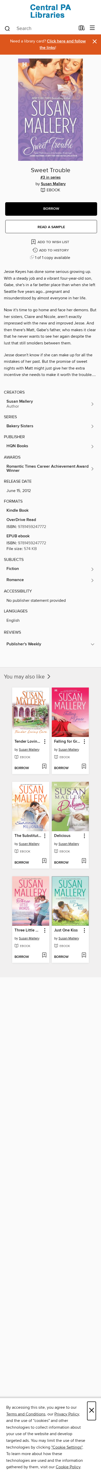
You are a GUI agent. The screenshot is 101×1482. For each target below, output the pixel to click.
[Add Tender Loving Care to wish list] (44, 766)
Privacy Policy (66, 1414)
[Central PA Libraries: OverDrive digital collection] (50, 11)
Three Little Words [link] (28, 930)
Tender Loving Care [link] (28, 741)
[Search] (7, 28)
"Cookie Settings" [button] (66, 1447)
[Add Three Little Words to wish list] (44, 955)
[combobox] (40, 28)
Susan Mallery (53, 184)
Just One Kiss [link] (66, 930)
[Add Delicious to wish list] (84, 861)
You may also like (25, 677)
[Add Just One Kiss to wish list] (84, 955)
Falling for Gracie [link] (68, 741)
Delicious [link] (62, 836)
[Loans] (81, 29)
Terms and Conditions (25, 1414)
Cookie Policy (68, 1467)
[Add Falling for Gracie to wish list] (84, 766)
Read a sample (51, 227)
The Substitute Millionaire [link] (28, 836)
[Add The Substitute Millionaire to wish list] (44, 861)
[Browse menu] (92, 28)
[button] (51, 209)
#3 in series (50, 177)
